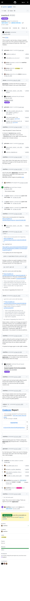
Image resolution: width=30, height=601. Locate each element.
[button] (27, 32)
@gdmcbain (15, 172)
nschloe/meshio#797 (21, 278)
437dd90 (27, 475)
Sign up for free (7, 515)
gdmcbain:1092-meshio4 (17, 22)
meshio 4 (8, 100)
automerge (19, 487)
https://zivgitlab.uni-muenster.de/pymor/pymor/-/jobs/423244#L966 (15, 240)
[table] (15, 425)
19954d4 (27, 57)
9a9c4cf (27, 121)
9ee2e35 (27, 117)
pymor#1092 (17, 118)
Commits (17, 28)
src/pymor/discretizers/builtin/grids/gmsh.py (14, 427)
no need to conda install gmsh (14, 475)
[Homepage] (15, 2)
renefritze (3, 21)
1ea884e (27, 147)
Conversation (7, 28)
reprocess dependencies (11, 152)
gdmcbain (7, 32)
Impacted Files (14, 422)
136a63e (27, 465)
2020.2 (20, 74)
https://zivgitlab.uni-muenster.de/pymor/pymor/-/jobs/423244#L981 (15, 303)
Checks (25, 28)
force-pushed (14, 480)
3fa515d (27, 472)
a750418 (27, 90)
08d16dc (27, 225)
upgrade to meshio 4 (11, 54)
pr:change (17, 68)
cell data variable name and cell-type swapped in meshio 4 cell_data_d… (14, 112)
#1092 (6, 37)
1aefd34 (27, 469)
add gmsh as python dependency (13, 469)
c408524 (27, 54)
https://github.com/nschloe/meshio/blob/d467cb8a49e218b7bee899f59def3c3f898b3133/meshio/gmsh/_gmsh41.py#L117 (14, 248)
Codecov (6, 410)
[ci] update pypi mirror (12, 465)
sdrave (7, 62)
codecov (5, 404)
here (23, 177)
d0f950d (27, 110)
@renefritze (5, 83)
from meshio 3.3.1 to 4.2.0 (12, 57)
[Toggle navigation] (2, 2)
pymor (5, 7)
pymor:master (5, 22)
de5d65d (27, 152)
